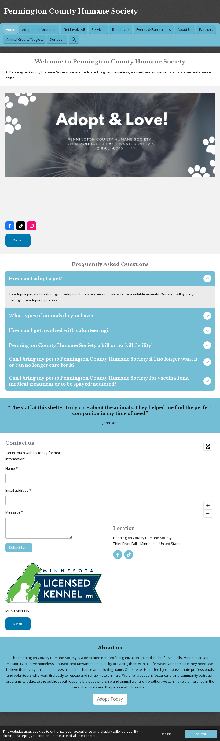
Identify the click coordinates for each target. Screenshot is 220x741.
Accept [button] (201, 734)
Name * (11, 468)
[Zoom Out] (208, 513)
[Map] (164, 480)
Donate (18, 240)
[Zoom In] (208, 505)
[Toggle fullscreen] (208, 446)
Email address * (18, 490)
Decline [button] (166, 734)
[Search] (74, 39)
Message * (14, 512)
